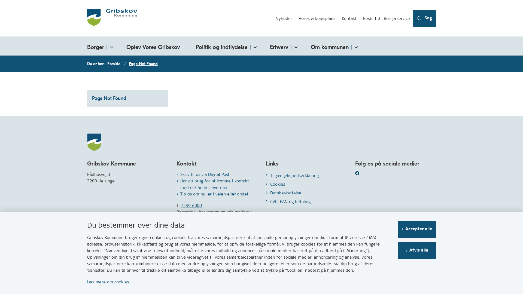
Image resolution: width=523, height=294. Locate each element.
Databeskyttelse (285, 192)
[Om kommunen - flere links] (355, 46)
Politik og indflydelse (222, 47)
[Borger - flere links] (110, 46)
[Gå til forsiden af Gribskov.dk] (179, 18)
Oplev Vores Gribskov (153, 47)
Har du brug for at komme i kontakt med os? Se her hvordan (214, 184)
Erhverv (279, 47)
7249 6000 (191, 205)
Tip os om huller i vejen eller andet (214, 194)
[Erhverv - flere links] (295, 46)
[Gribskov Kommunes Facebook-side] (364, 173)
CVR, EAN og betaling (290, 201)
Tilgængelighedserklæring (294, 175)
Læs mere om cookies (108, 281)
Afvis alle (418, 250)
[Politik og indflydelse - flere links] (254, 46)
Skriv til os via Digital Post (204, 174)
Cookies (277, 184)
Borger (95, 47)
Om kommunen (330, 47)
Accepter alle (418, 229)
